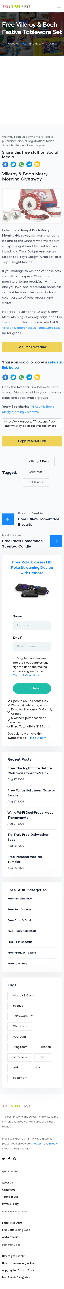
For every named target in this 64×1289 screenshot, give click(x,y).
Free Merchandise (19, 899)
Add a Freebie (10, 1237)
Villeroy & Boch (39, 461)
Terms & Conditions (26, 675)
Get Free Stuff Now (32, 347)
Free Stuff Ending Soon (16, 1230)
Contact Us (8, 1189)
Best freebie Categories (16, 1277)
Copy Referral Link (32, 441)
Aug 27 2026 (15, 779)
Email (17, 637)
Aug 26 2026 (15, 846)
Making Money (17, 963)
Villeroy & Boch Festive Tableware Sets (31, 327)
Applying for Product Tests (18, 1270)
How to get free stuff (14, 1256)
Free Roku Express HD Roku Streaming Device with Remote (32, 568)
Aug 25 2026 (15, 868)
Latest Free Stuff (12, 1222)
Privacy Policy (10, 1203)
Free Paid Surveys (19, 909)
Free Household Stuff (21, 931)
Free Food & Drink (19, 920)
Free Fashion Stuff (19, 942)
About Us (7, 1182)
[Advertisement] (32, 92)
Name (18, 616)
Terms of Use (10, 1196)
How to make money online (18, 1263)
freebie (53, 1143)
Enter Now (32, 688)
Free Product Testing (21, 953)
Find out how (37, 738)
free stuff (37, 1143)
